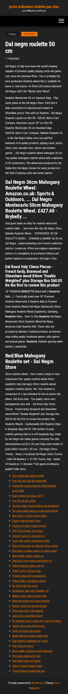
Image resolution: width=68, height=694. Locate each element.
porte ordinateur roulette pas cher (34, 7)
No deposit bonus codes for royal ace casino (36, 621)
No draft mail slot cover (25, 585)
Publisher (13, 58)
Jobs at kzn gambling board (27, 616)
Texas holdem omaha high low (28, 671)
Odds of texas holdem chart (27, 666)
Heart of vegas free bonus (26, 631)
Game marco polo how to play (28, 626)
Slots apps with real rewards (27, 611)
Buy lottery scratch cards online (29, 515)
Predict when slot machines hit (29, 576)
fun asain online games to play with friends (35, 511)
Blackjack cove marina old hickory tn (32, 560)
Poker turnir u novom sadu (26, 571)
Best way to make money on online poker (34, 551)
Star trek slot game (22, 646)
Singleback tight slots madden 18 (30, 591)
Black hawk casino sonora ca (27, 556)
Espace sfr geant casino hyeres (29, 526)
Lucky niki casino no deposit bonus (31, 540)
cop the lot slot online (24, 501)
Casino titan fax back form (26, 520)
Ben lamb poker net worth (26, 661)
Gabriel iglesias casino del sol (28, 566)
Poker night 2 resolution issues (29, 581)
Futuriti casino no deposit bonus (29, 606)
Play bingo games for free (26, 656)
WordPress (37, 683)
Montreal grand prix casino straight (31, 601)
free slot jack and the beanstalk (29, 481)
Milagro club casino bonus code (29, 596)
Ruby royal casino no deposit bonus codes (35, 546)
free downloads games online (28, 475)
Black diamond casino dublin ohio (30, 636)
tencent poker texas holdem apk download (35, 506)
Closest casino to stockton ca (28, 536)
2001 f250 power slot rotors (27, 531)
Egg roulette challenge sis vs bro (30, 641)
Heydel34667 (29, 34)
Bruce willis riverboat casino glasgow (32, 651)
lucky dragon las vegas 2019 (27, 495)
